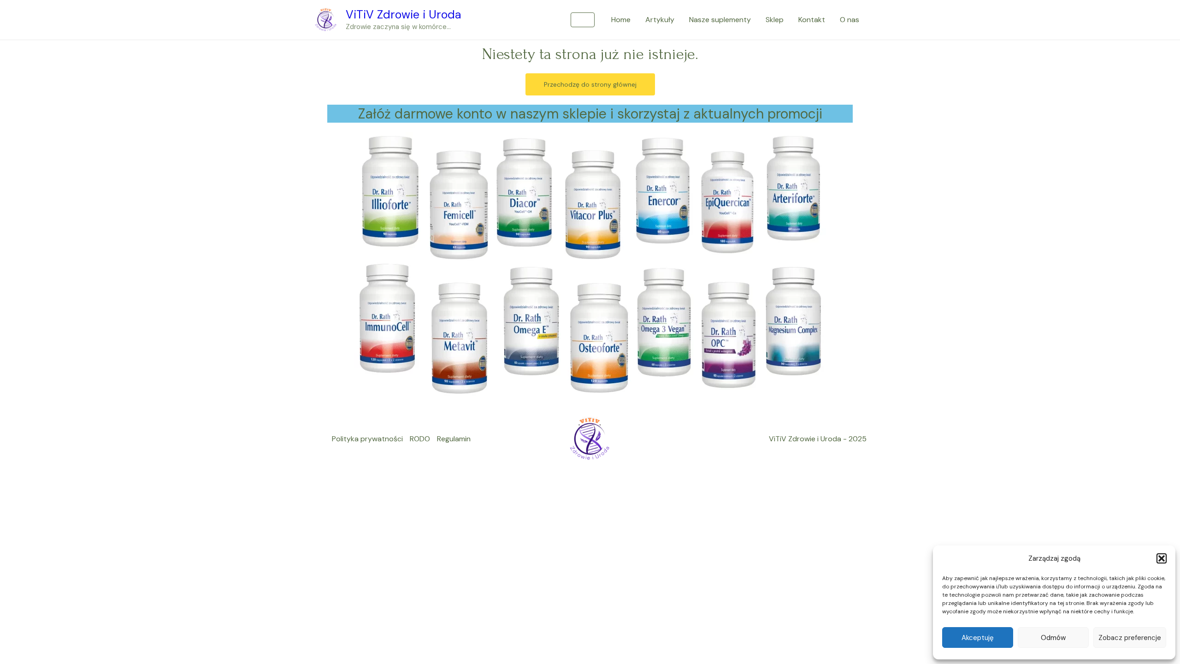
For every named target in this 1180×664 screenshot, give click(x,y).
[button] (1161, 558)
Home (621, 19)
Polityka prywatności (367, 439)
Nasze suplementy (720, 19)
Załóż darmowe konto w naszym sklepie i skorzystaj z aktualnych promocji (590, 114)
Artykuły (659, 19)
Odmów (1053, 637)
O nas (849, 19)
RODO (420, 439)
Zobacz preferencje (1129, 637)
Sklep (775, 19)
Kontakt (811, 19)
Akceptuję (978, 637)
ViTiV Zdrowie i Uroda (403, 14)
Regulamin (454, 439)
